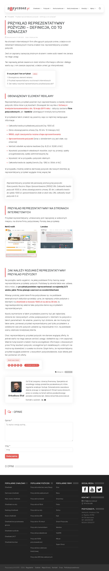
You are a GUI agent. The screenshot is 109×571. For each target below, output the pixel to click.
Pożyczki (46, 8)
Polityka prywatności (71, 568)
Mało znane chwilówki (12, 499)
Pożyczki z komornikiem (39, 527)
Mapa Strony (46, 568)
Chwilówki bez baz (11, 542)
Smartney (59, 499)
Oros (57, 487)
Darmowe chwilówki (12, 493)
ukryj (35, 74)
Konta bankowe (58, 8)
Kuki (57, 516)
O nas (61, 568)
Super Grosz (60, 544)
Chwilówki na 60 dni (12, 531)
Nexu (58, 493)
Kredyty (84, 8)
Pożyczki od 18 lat (37, 504)
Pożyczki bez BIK (36, 516)
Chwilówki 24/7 (10, 536)
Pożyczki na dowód (37, 499)
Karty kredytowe (72, 8)
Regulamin (29, 568)
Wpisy (92, 8)
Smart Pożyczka (62, 522)
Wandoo (59, 527)
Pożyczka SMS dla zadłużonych (41, 557)
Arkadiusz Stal (16, 395)
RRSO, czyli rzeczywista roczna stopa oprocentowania (35, 134)
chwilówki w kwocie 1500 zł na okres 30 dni (36, 302)
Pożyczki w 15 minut (38, 522)
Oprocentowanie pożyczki (21, 139)
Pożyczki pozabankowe (39, 533)
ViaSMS (58, 533)
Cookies (37, 568)
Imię (7, 446)
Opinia (8, 420)
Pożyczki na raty (36, 510)
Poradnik (11, 17)
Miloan (58, 539)
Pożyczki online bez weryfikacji (41, 487)
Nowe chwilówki (10, 516)
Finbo (58, 504)
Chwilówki (36, 8)
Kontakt (55, 568)
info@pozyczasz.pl (90, 501)
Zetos (58, 510)
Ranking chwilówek (11, 510)
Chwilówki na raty (11, 504)
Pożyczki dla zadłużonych (40, 493)
